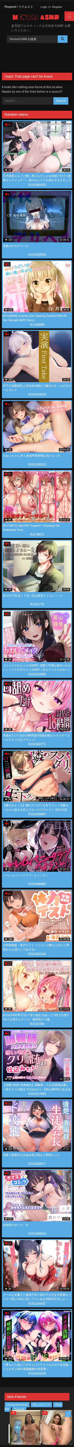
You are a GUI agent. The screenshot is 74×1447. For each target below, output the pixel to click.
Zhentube (19, 1409)
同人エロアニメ (41, 1404)
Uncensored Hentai (17, 1404)
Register (57, 6)
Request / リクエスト (19, 6)
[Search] (63, 39)
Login (44, 6)
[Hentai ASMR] (38, 18)
